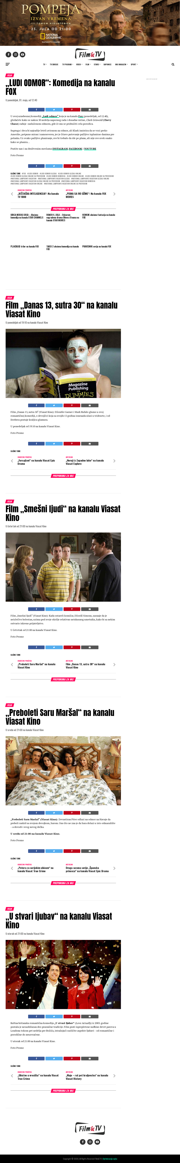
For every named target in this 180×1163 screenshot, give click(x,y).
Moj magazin (120, 64)
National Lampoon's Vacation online (27, 184)
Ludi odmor (33, 174)
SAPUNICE (107, 64)
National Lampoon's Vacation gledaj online (90, 179)
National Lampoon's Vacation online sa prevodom (66, 184)
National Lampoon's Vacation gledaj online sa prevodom (36, 181)
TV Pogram (67, 64)
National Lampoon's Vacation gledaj (54, 179)
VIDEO (78, 64)
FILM (87, 64)
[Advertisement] (151, 99)
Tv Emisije (54, 64)
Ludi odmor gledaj (49, 174)
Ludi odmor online (76, 176)
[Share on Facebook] (36, 109)
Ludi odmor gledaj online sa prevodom (28, 176)
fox (24, 174)
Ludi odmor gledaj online (70, 174)
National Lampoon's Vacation (24, 179)
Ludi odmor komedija (56, 176)
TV (44, 64)
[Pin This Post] (72, 109)
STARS (96, 64)
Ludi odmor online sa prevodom (100, 176)
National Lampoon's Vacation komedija (78, 181)
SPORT (133, 64)
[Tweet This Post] (54, 109)
